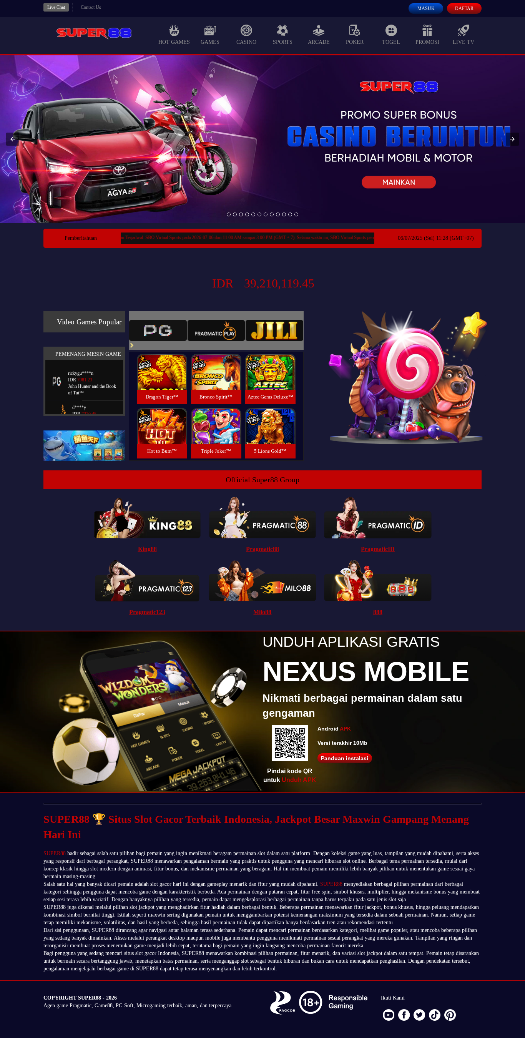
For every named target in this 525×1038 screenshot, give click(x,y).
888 (377, 612)
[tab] (158, 330)
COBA (162, 362)
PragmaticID (378, 549)
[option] (229, 214)
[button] (12, 139)
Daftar (464, 8)
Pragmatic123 (147, 612)
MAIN (162, 380)
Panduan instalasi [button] (344, 758)
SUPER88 (54, 853)
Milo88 (262, 612)
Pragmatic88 (262, 549)
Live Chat (56, 7)
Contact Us (91, 7)
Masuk (426, 8)
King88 (147, 549)
